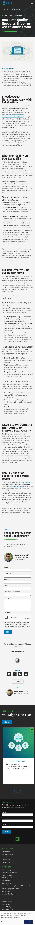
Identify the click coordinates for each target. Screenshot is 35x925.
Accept (28, 922)
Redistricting (6, 891)
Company (7, 573)
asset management (17, 486)
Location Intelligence (9, 894)
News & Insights (7, 907)
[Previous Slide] (14, 791)
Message (7, 598)
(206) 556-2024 (20, 559)
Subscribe (19, 681)
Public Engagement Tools (10, 888)
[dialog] (17, 918)
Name (6, 567)
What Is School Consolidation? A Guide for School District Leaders (17, 766)
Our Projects (6, 904)
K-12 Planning (6, 883)
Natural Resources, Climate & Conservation (16, 886)
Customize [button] (4, 922)
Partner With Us (7, 909)
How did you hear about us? (13, 592)
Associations (6, 857)
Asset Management (8, 870)
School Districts (7, 854)
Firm (3, 818)
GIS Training (6, 880)
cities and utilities (25, 482)
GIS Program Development (11, 878)
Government (6, 851)
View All (7, 722)
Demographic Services (9, 872)
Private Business (7, 862)
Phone (6, 586)
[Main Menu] (31, 3)
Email (6, 579)
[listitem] (18, 755)
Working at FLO (7, 901)
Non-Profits (6, 860)
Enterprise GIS (7, 875)
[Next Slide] (20, 791)
